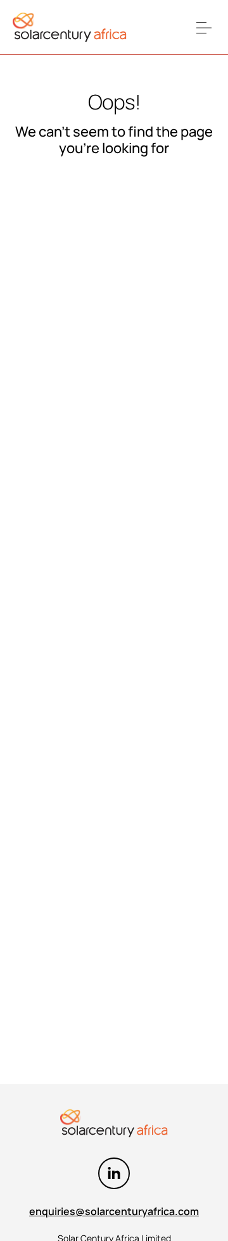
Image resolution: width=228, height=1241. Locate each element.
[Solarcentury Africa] (70, 27)
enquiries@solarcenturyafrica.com (114, 1211)
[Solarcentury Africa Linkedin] (114, 1173)
